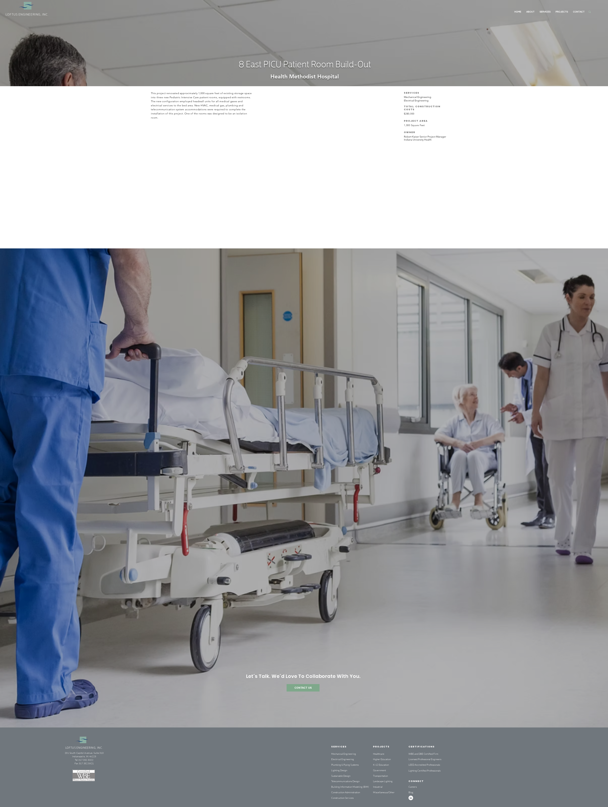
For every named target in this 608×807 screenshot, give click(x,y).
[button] (382, 787)
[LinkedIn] (410, 798)
